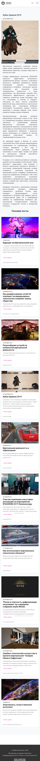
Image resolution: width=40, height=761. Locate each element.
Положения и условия (15, 753)
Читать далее (7, 257)
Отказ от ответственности (28, 755)
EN (37, 3)
